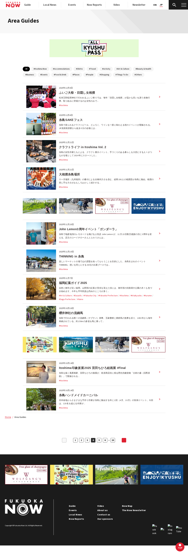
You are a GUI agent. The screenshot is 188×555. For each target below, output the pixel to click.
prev (64, 440)
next (124, 440)
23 (113, 440)
